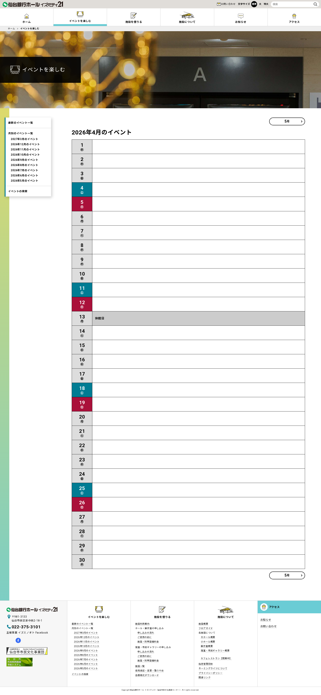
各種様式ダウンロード (147, 675)
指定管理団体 (206, 664)
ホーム (26, 21)
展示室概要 (207, 646)
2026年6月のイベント (24, 175)
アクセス (294, 21)
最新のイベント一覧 (20, 122)
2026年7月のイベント (24, 170)
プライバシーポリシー (210, 673)
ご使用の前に (144, 637)
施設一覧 (140, 666)
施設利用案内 (142, 624)
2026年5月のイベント (24, 180)
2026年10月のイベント (25, 154)
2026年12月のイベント (25, 144)
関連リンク (204, 677)
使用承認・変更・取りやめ (149, 670)
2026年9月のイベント (24, 159)
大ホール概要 (208, 637)
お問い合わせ (228, 4)
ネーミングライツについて (213, 668)
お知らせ (240, 21)
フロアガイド (206, 628)
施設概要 (203, 624)
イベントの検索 (17, 191)
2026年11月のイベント (25, 149)
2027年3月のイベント (24, 139)
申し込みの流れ (145, 632)
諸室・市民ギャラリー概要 (215, 650)
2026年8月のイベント (24, 165)
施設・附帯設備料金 (148, 641)
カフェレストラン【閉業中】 (216, 658)
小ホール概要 (208, 641)
